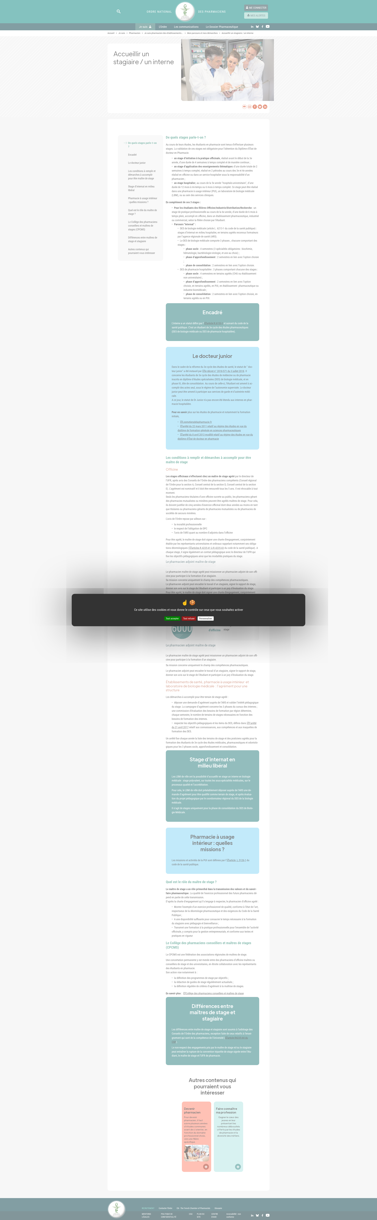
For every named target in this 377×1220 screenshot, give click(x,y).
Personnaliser (205, 618)
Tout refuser (189, 618)
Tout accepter (172, 618)
